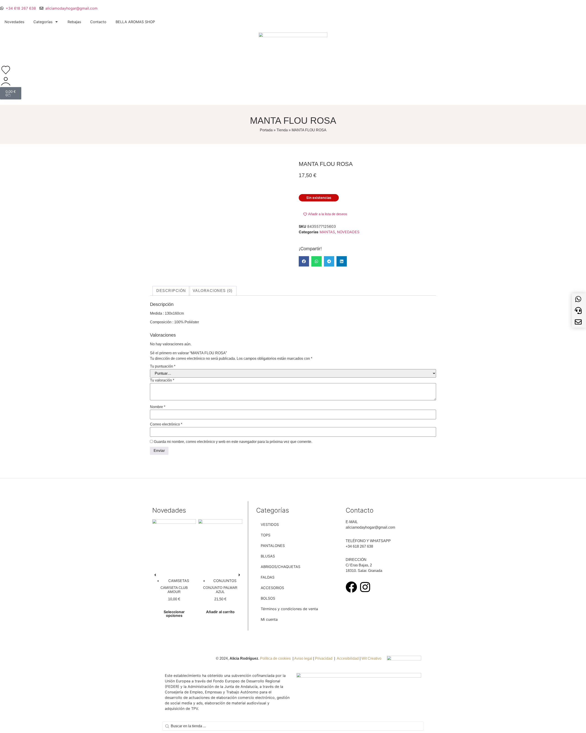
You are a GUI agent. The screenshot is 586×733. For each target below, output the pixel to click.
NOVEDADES (348, 232)
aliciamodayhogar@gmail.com (370, 527)
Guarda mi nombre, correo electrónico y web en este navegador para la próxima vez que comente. (233, 442)
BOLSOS (268, 598)
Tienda (282, 130)
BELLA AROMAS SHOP (135, 21)
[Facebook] (351, 587)
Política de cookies (275, 658)
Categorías (42, 21)
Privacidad (323, 658)
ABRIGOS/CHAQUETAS (280, 566)
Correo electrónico (166, 424)
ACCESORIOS (272, 587)
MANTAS (327, 232)
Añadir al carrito (220, 611)
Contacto (98, 21)
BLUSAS (268, 556)
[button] (304, 261)
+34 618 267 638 (359, 546)
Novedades (14, 21)
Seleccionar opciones (174, 613)
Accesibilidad (348, 658)
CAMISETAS (178, 580)
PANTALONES (273, 545)
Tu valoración (162, 380)
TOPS (265, 535)
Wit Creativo (371, 658)
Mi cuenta (269, 619)
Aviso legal (303, 658)
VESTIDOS (270, 524)
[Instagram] (365, 587)
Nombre (157, 407)
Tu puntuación (162, 366)
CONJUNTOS (224, 580)
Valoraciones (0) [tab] (213, 291)
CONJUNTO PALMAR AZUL (220, 590)
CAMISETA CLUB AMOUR (174, 590)
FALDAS (267, 577)
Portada (266, 130)
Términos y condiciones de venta (289, 609)
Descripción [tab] (171, 291)
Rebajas (74, 21)
